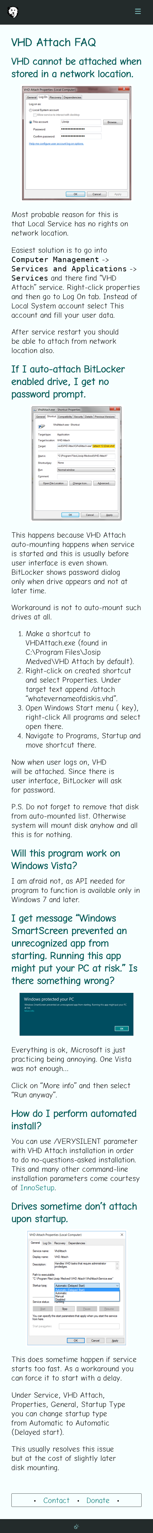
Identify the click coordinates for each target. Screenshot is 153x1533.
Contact (56, 1500)
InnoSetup (37, 1187)
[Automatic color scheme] (76, 1525)
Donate (98, 1500)
